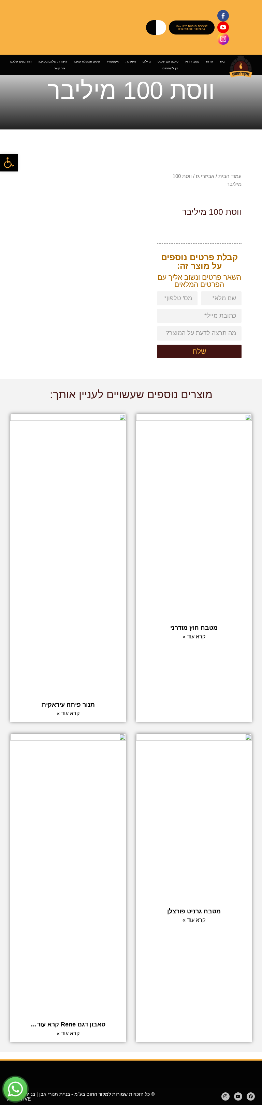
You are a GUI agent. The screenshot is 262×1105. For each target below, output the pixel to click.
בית (222, 61)
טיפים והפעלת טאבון (87, 61)
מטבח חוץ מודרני (194, 627)
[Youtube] (238, 1096)
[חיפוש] (149, 27)
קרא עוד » (194, 636)
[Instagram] (225, 1096)
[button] (9, 162)
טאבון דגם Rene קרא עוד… (68, 1024)
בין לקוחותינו (170, 68)
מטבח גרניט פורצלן (194, 911)
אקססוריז (113, 61)
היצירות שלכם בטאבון (53, 61)
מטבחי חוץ (192, 61)
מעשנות (131, 61)
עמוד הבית (230, 176)
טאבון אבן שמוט (168, 61)
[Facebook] (251, 1096)
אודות (209, 61)
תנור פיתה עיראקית (68, 704)
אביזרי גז (205, 176)
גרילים (147, 61)
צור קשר (59, 68)
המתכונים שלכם (21, 61)
